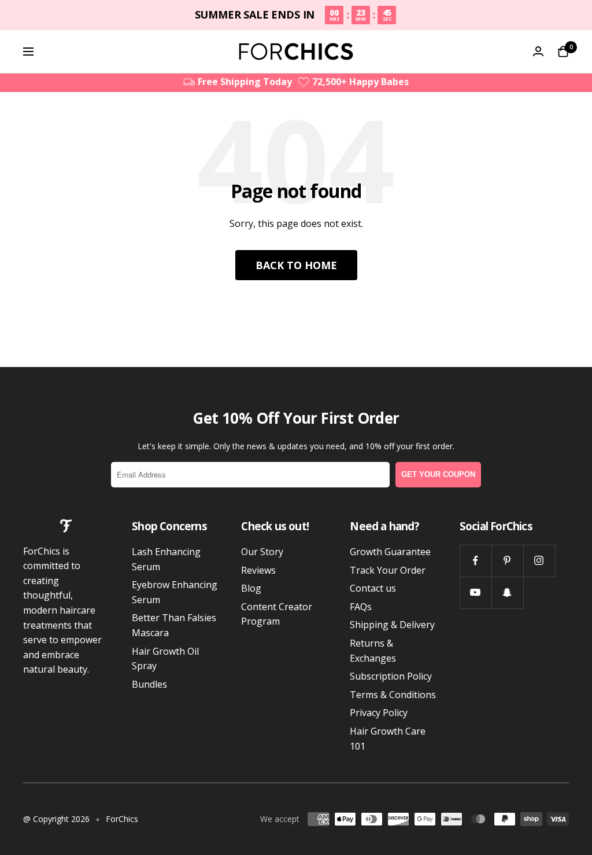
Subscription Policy (391, 676)
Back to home (296, 265)
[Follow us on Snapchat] (507, 592)
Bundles (149, 684)
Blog (251, 588)
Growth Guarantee (390, 551)
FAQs (361, 606)
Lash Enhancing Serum (166, 559)
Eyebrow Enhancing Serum (174, 592)
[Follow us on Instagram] (539, 561)
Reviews (258, 570)
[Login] (538, 51)
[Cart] (563, 51)
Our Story (262, 551)
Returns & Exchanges (373, 651)
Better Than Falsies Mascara (174, 625)
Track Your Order (388, 570)
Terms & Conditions (393, 694)
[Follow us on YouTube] (475, 592)
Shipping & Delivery (392, 624)
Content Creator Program (276, 614)
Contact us (373, 588)
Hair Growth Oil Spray (165, 659)
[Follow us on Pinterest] (507, 561)
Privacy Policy (379, 712)
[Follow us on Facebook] (475, 561)
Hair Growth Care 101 (388, 739)
